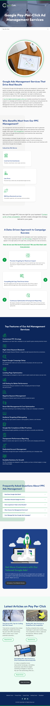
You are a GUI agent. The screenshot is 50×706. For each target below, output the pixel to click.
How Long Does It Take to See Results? (15, 504)
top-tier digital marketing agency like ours (15, 99)
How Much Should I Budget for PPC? (15, 499)
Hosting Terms (33, 695)
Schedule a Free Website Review (16, 583)
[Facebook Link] (22, 698)
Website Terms (9, 695)
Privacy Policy (18, 695)
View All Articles (25, 682)
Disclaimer (41, 695)
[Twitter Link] (25, 698)
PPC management (19, 131)
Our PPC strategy (27, 238)
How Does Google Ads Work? (13, 494)
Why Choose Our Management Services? (16, 510)
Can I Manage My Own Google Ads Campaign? (18, 515)
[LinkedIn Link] (27, 698)
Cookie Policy (26, 695)
